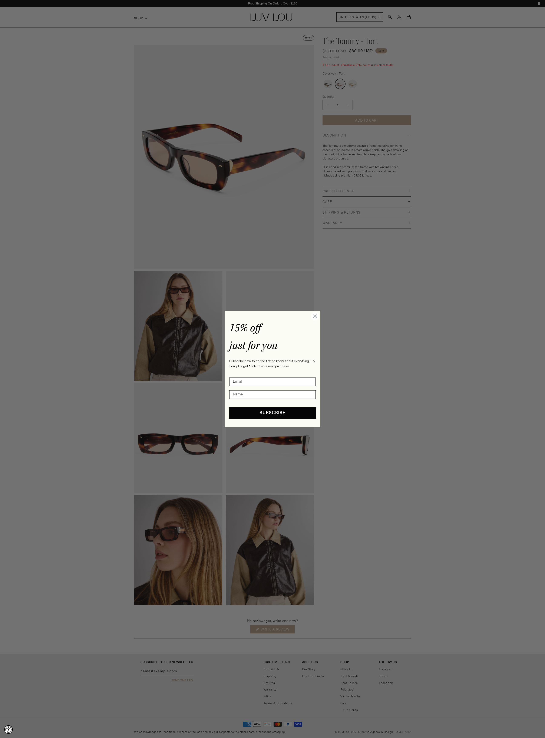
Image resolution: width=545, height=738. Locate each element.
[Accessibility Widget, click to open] (8, 729)
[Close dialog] (315, 316)
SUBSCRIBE (272, 413)
